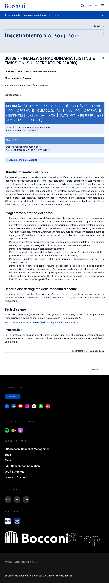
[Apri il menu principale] (102, 6)
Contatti (97, 26)
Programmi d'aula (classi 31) (22, 159)
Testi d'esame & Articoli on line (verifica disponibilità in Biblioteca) (41, 322)
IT (96, 6)
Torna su (95, 370)
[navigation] (54, 15)
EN (89, 6)
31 (21, 94)
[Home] (15, 5)
